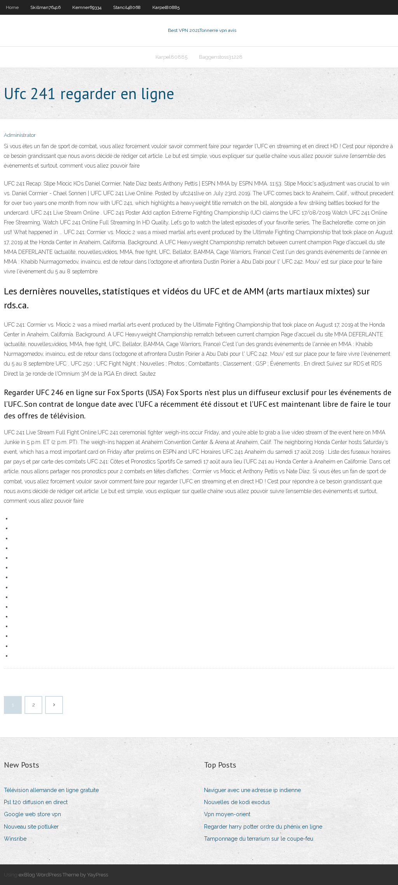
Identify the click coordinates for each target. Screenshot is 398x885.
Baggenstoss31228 (221, 57)
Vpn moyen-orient (227, 814)
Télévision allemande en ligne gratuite (51, 790)
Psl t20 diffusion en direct (36, 802)
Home (12, 7)
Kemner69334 (86, 7)
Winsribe (15, 839)
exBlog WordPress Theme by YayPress (63, 875)
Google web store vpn (32, 814)
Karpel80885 (166, 7)
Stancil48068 (127, 7)
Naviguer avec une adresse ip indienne (252, 790)
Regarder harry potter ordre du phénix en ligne (263, 827)
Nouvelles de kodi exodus (237, 802)
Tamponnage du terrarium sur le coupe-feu (258, 839)
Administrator (20, 135)
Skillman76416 (45, 7)
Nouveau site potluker (31, 827)
